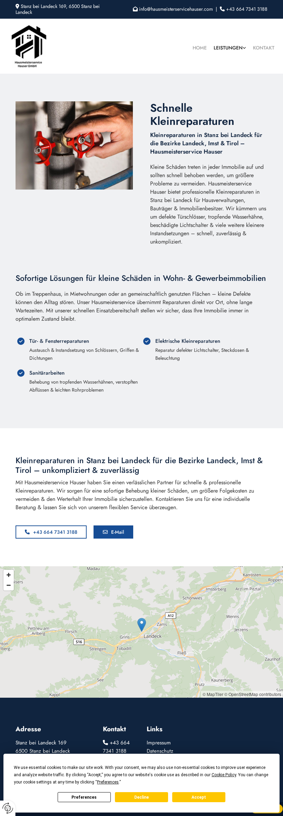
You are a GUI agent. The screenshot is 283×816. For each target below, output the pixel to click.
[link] (230, 46)
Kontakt (263, 47)
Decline (141, 797)
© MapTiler (213, 694)
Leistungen (228, 47)
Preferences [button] (108, 782)
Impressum (159, 742)
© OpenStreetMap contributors (252, 694)
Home (200, 47)
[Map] (141, 632)
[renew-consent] (8, 808)
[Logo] (39, 46)
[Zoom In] (8, 575)
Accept (199, 797)
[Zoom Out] (8, 585)
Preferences (84, 797)
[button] (51, 532)
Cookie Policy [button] (224, 774)
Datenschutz (160, 751)
